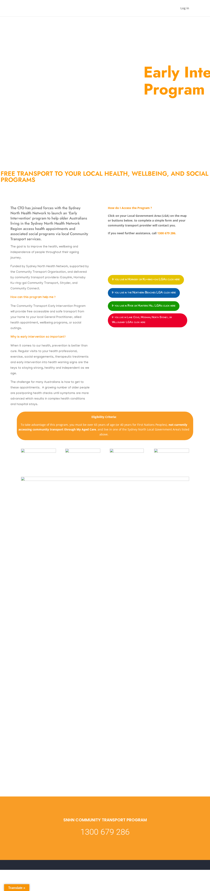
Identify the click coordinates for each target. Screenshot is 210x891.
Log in (184, 8)
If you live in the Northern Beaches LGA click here (144, 293)
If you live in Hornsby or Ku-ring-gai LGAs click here (146, 280)
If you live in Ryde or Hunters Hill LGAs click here (143, 306)
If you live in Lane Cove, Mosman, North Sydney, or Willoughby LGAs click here (142, 320)
